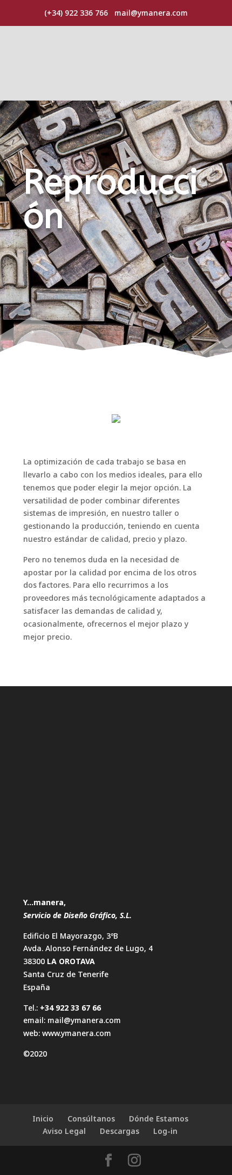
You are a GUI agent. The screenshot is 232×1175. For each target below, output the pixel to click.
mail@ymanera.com (84, 1020)
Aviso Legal (64, 1131)
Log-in (165, 1131)
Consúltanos (91, 1118)
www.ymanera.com (76, 1033)
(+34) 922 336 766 (76, 13)
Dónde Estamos (158, 1118)
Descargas (119, 1131)
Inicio (42, 1118)
